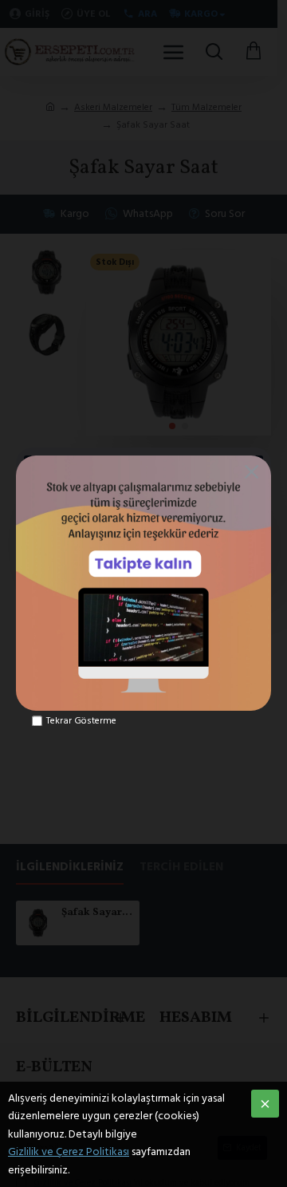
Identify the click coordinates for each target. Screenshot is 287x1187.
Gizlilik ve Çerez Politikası (68, 1152)
